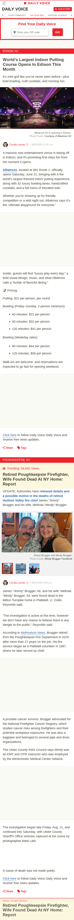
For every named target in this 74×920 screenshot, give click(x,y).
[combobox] (29, 32)
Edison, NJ (10, 51)
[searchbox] (32, 32)
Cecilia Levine (17, 144)
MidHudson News (33, 632)
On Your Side (37, 15)
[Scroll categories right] (71, 15)
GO (57, 32)
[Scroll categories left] (3, 15)
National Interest (57, 15)
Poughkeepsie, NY (16, 459)
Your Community (17, 15)
